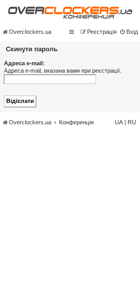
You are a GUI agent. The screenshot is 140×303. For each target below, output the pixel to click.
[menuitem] (128, 32)
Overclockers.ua (30, 32)
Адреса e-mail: (24, 63)
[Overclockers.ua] (70, 13)
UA (119, 122)
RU (132, 122)
